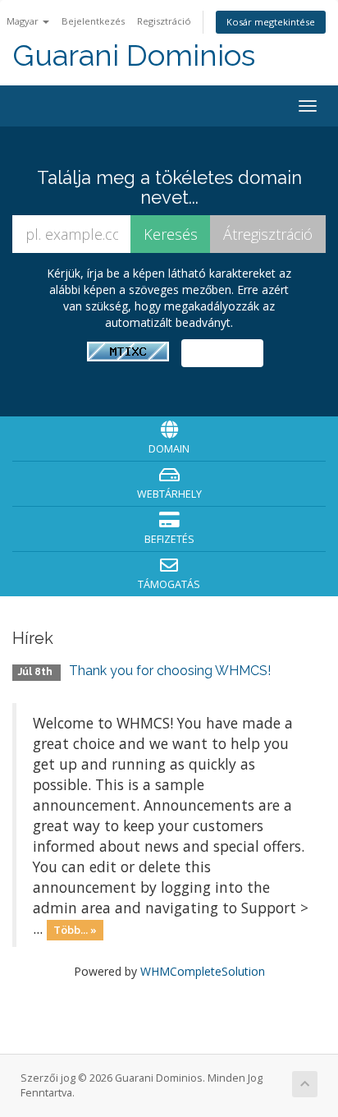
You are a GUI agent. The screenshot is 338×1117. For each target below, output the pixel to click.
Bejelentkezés (93, 21)
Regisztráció (164, 21)
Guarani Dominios (133, 55)
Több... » (75, 929)
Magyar (24, 21)
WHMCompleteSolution (202, 971)
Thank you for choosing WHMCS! (170, 670)
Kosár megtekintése (270, 22)
